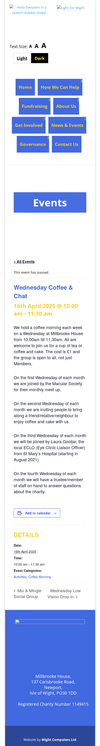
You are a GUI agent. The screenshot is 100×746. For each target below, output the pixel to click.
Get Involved (29, 125)
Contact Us (66, 144)
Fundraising (34, 106)
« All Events (24, 261)
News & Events (67, 125)
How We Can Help (60, 87)
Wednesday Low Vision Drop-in (64, 593)
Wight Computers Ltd (59, 739)
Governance (33, 144)
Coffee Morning (39, 576)
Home (25, 87)
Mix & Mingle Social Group (27, 593)
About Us (66, 106)
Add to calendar (37, 513)
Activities (20, 576)
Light (24, 58)
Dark (41, 58)
